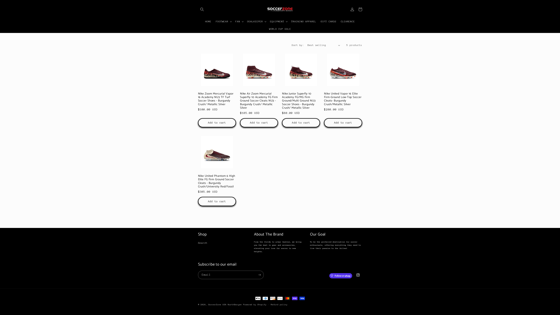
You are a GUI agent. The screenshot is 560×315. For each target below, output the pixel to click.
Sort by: (298, 45)
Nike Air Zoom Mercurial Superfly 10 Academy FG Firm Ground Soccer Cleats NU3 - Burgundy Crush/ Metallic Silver (259, 101)
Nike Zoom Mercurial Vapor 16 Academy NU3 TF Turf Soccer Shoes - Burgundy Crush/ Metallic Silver (216, 99)
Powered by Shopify (255, 304)
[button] (202, 9)
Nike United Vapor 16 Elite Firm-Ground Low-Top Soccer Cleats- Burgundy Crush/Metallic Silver (342, 99)
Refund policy (279, 304)
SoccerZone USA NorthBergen (225, 304)
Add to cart (217, 122)
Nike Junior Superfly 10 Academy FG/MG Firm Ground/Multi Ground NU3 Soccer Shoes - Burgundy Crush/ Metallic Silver (299, 101)
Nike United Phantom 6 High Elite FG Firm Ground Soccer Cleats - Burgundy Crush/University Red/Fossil (216, 181)
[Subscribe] (260, 275)
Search (203, 243)
